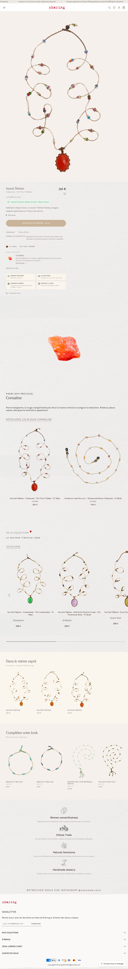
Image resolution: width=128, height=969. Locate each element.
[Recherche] (109, 7)
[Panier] (124, 7)
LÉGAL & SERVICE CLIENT (12, 946)
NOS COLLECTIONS (10, 933)
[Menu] (4, 7)
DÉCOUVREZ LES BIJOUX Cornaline (29, 419)
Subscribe (35, 924)
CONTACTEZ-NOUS (10, 953)
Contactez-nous (14, 293)
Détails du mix (12, 268)
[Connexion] (119, 7)
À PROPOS (6, 939)
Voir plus (12, 215)
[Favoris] (114, 7)
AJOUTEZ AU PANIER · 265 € (36, 223)
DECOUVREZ (13, 547)
